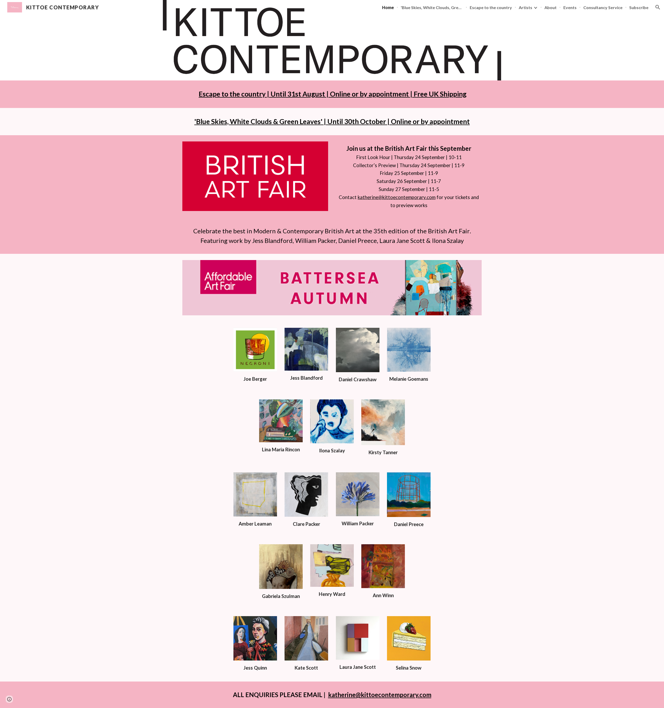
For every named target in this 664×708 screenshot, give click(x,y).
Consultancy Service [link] (602, 7)
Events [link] (570, 7)
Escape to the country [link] (491, 7)
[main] (332, 94)
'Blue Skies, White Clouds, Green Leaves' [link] (432, 7)
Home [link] (388, 7)
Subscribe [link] (638, 7)
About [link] (550, 7)
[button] (658, 7)
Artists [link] (525, 7)
